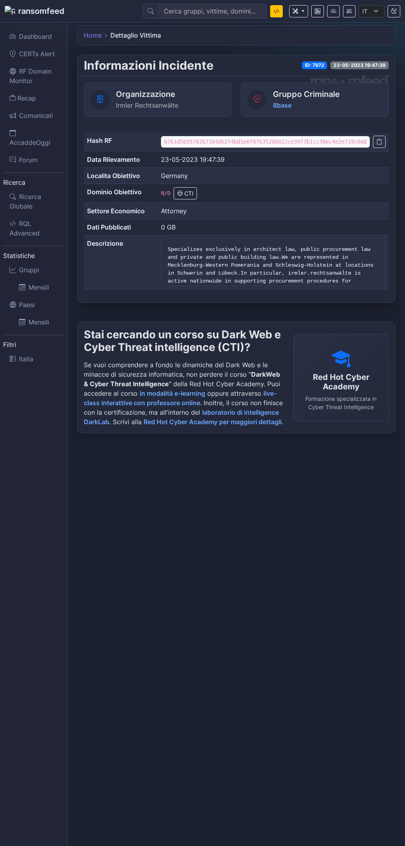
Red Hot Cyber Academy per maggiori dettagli (213, 422)
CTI (188, 193)
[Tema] (394, 11)
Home (93, 35)
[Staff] (349, 11)
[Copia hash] (379, 142)
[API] (333, 11)
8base (282, 105)
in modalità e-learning (172, 393)
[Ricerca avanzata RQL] (276, 11)
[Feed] (317, 11)
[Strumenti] (298, 11)
